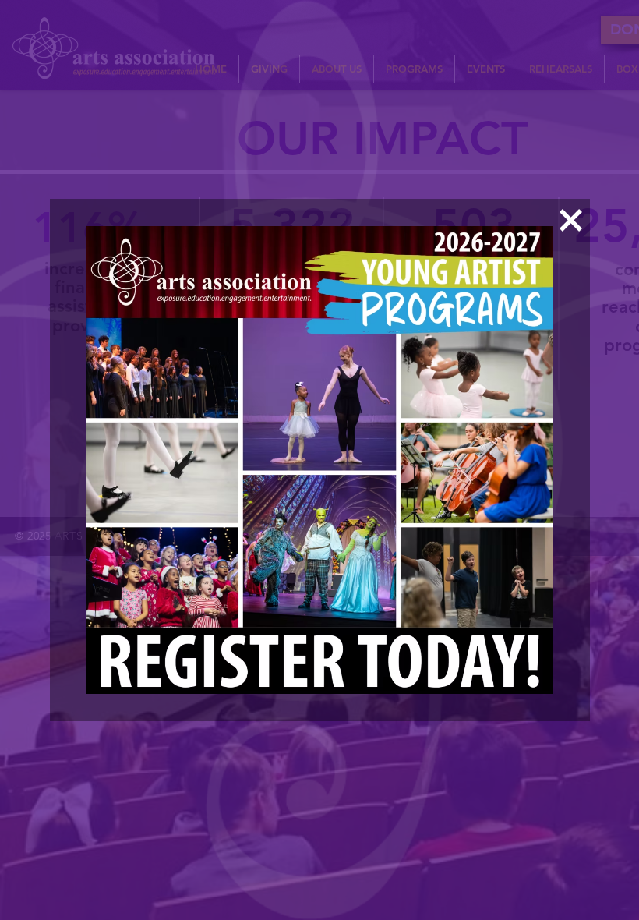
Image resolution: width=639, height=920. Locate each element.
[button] (571, 220)
